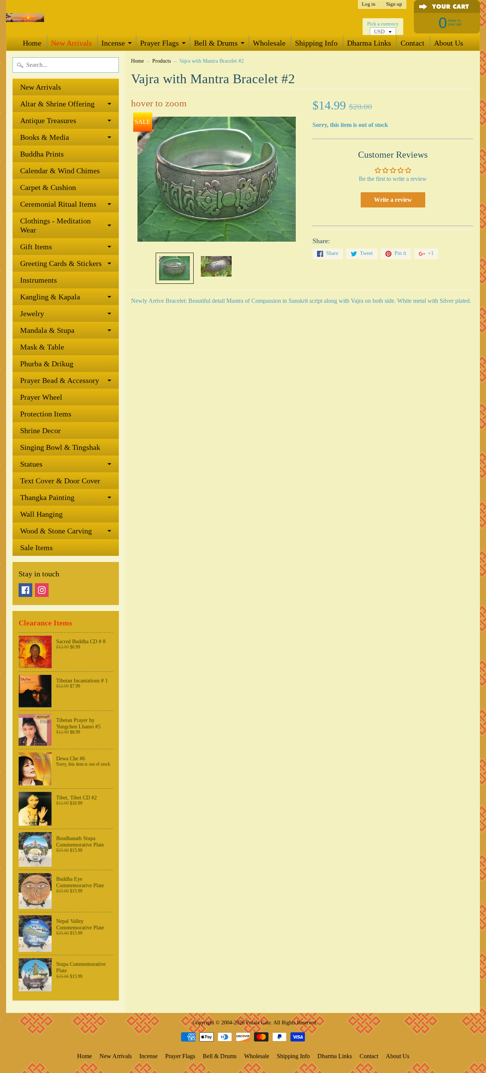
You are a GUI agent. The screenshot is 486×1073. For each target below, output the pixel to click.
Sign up (394, 4)
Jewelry (32, 313)
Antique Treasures (48, 120)
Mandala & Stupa (47, 330)
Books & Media (44, 137)
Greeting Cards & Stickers (61, 263)
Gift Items (36, 246)
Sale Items (36, 547)
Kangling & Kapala (50, 297)
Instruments (38, 280)
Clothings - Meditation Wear (55, 225)
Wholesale (269, 43)
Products (161, 61)
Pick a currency (383, 24)
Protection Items (45, 414)
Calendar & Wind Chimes (60, 170)
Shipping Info (316, 43)
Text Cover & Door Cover (60, 480)
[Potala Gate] (25, 17)
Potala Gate (258, 1022)
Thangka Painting (47, 497)
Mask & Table (42, 347)
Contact (412, 43)
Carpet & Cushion (48, 187)
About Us (448, 43)
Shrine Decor (40, 430)
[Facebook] (25, 590)
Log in (369, 4)
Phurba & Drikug (46, 363)
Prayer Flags (159, 43)
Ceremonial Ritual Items (58, 204)
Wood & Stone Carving (56, 531)
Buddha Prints (42, 154)
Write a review (393, 199)
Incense (113, 43)
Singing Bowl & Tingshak (60, 447)
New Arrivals (71, 43)
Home (32, 43)
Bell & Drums (216, 43)
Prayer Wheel (41, 397)
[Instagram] (42, 590)
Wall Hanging (41, 514)
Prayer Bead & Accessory (59, 380)
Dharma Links (369, 43)
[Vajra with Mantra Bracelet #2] (175, 268)
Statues (31, 464)
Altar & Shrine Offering (57, 104)
